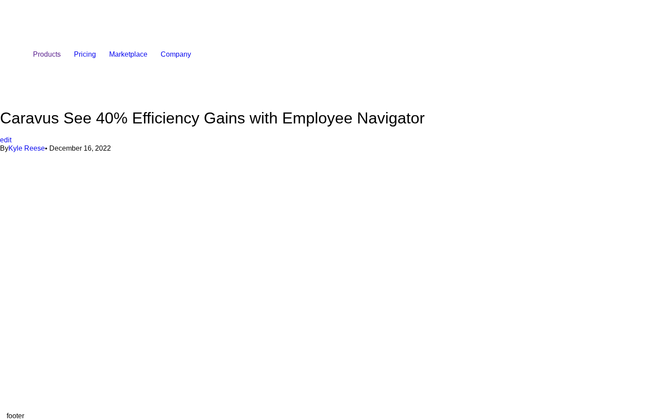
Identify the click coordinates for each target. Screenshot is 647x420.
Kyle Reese (26, 148)
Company (176, 54)
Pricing (85, 54)
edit (5, 140)
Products (47, 54)
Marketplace (128, 54)
